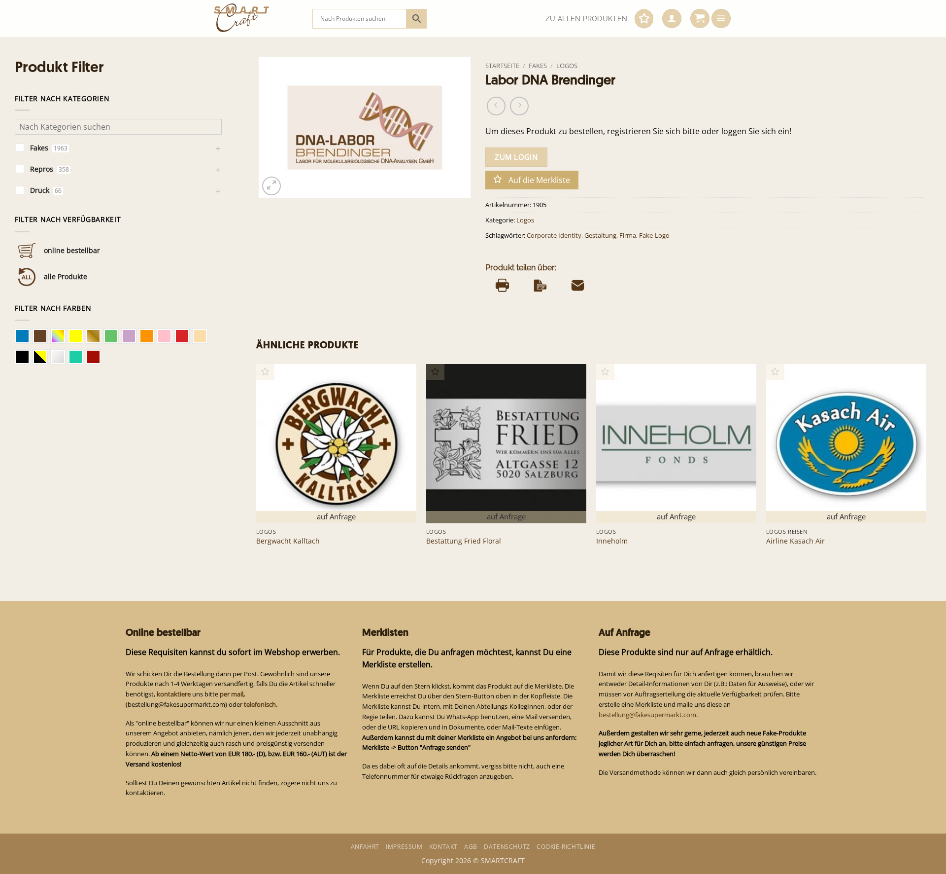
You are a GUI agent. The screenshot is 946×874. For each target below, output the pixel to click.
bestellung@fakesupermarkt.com (647, 714)
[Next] (925, 464)
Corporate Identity (554, 235)
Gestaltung (600, 235)
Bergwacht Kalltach (288, 541)
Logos (566, 65)
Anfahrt (365, 846)
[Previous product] (519, 106)
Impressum (404, 846)
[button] (671, 19)
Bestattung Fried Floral (463, 541)
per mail (231, 694)
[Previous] (256, 464)
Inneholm (612, 541)
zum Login (516, 157)
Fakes (538, 65)
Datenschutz (507, 846)
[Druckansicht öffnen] (502, 285)
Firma (627, 235)
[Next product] (496, 106)
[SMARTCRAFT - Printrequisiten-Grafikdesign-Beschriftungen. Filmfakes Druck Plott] (256, 18)
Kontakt (443, 846)
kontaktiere (174, 694)
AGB (470, 846)
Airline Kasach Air (795, 541)
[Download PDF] (540, 285)
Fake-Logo (654, 235)
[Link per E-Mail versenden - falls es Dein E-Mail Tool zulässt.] (578, 285)
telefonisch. (260, 704)
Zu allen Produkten (586, 19)
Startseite (502, 65)
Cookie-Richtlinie (566, 846)
